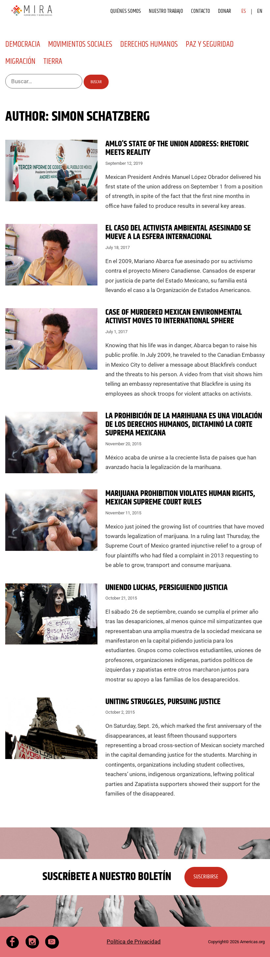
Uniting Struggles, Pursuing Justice (163, 702)
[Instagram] (32, 942)
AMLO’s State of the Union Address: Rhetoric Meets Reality (177, 148)
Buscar (96, 82)
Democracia (22, 44)
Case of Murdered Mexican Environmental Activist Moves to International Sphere (173, 316)
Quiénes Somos (125, 11)
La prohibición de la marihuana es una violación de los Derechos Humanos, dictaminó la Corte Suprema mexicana (183, 424)
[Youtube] (52, 942)
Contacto (200, 11)
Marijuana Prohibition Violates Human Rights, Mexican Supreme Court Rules (180, 497)
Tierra (52, 61)
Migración (20, 61)
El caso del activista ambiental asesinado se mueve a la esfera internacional (178, 232)
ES (243, 11)
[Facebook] (12, 942)
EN (259, 11)
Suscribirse (206, 876)
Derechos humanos (149, 44)
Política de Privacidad (134, 941)
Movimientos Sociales (80, 44)
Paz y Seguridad (210, 44)
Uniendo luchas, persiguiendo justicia (166, 587)
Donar (224, 11)
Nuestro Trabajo (166, 11)
